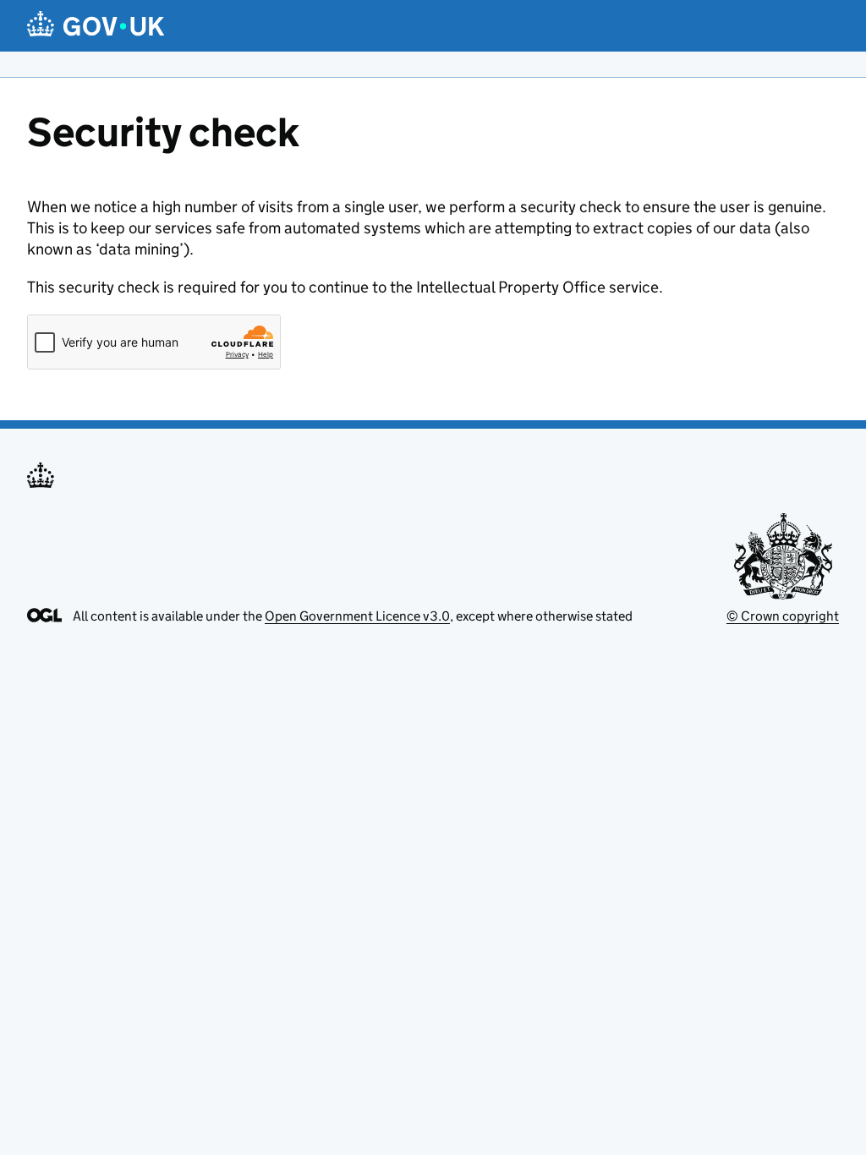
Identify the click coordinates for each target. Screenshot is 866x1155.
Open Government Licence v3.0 (357, 616)
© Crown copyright (782, 616)
